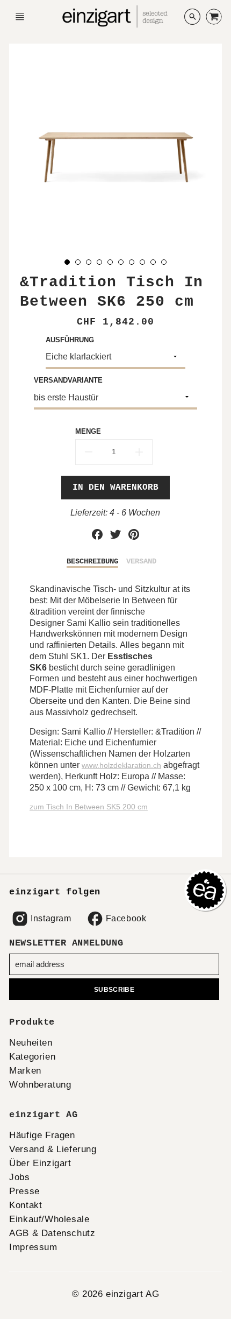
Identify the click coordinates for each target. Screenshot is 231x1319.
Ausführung (70, 340)
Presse (24, 1191)
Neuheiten (30, 1043)
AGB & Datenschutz (52, 1233)
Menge (88, 431)
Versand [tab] (141, 561)
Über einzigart (40, 1163)
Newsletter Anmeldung (66, 943)
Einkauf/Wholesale (49, 1219)
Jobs (19, 1177)
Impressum (33, 1247)
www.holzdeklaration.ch (121, 765)
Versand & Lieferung (52, 1149)
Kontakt (25, 1205)
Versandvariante (68, 380)
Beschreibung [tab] (92, 561)
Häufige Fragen (42, 1135)
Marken (25, 1071)
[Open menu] (20, 16)
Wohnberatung (40, 1085)
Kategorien (32, 1057)
